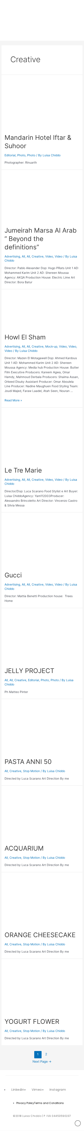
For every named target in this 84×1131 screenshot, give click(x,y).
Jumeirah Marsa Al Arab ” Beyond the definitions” (41, 238)
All (23, 256)
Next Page (42, 1061)
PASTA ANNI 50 (28, 761)
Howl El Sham (25, 337)
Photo (21, 155)
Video (49, 256)
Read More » (13, 400)
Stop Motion (31, 771)
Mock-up (51, 346)
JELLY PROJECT (29, 671)
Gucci (13, 575)
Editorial (10, 155)
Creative (38, 256)
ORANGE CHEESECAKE (40, 935)
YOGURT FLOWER (32, 1021)
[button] (77, 20)
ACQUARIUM (24, 848)
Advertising (12, 256)
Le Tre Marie (23, 470)
